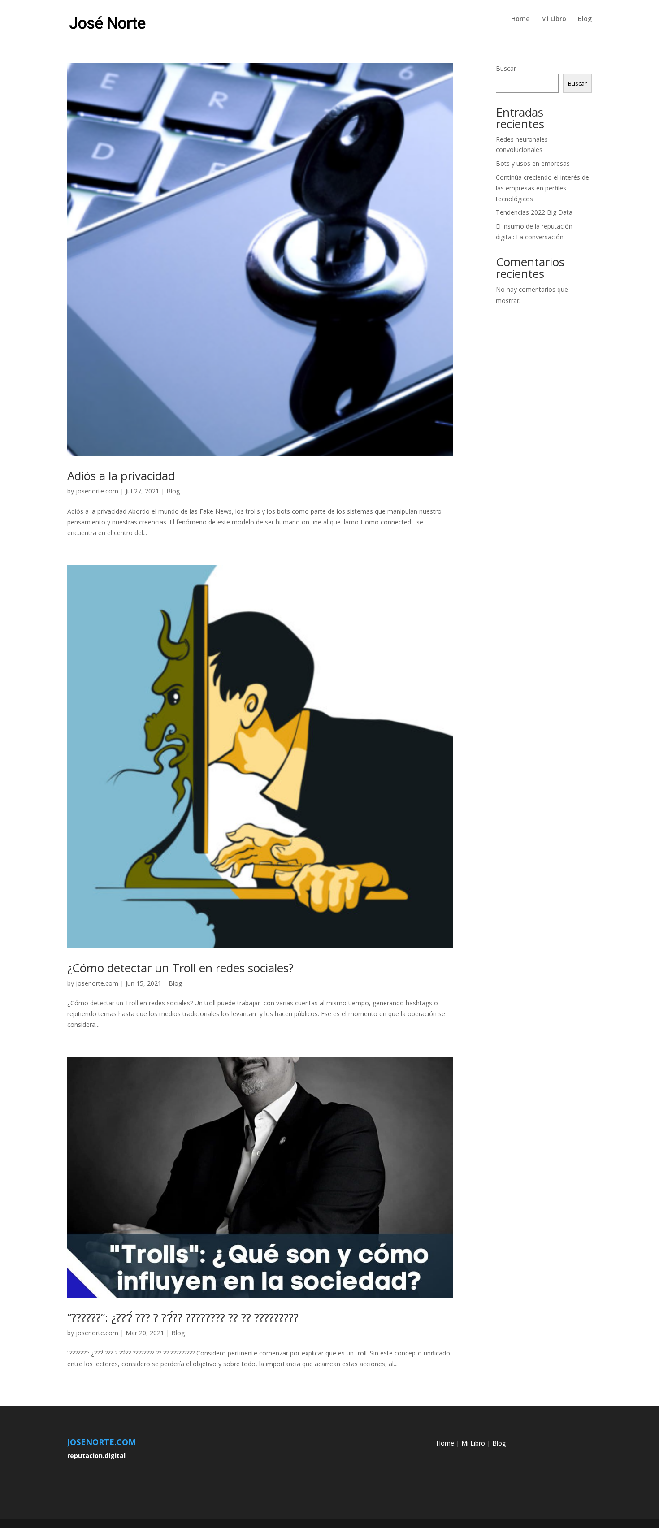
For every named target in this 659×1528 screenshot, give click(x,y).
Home (520, 19)
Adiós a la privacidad (121, 475)
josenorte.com (97, 491)
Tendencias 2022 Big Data (534, 212)
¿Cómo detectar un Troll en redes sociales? (180, 968)
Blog (585, 19)
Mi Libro (553, 19)
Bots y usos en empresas (533, 163)
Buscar (506, 68)
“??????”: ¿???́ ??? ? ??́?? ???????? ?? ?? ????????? (183, 1317)
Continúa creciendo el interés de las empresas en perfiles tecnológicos (542, 188)
